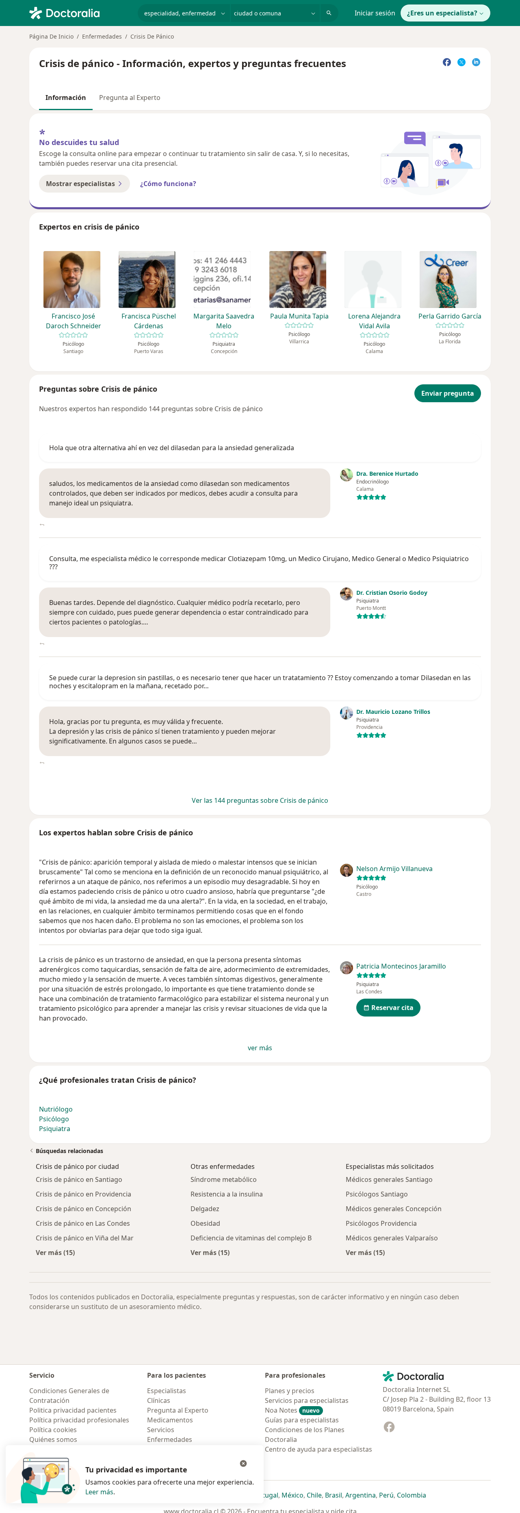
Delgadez (205, 1208)
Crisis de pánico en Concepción (83, 1208)
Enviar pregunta (447, 393)
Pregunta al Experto (129, 97)
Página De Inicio (51, 36)
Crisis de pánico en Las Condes (83, 1223)
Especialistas (166, 1390)
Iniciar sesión (375, 13)
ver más (260, 1047)
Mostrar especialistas (80, 183)
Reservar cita (392, 1007)
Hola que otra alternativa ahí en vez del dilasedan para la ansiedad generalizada (171, 447)
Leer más (99, 1491)
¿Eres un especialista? (442, 13)
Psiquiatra (54, 1128)
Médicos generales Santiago (389, 1179)
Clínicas (158, 1400)
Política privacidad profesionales (79, 1419)
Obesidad (205, 1223)
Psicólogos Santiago (377, 1194)
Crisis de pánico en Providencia (83, 1194)
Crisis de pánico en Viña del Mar (85, 1237)
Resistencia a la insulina (227, 1194)
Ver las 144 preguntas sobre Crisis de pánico (260, 800)
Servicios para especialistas (307, 1400)
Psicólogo (54, 1118)
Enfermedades (102, 36)
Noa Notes (292, 1410)
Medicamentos (170, 1419)
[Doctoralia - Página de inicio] (80, 12)
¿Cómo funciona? (168, 183)
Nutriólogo (56, 1109)
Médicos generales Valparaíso (392, 1237)
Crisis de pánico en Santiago (79, 1179)
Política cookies (53, 1429)
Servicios (160, 1429)
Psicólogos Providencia (381, 1223)
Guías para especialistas (302, 1419)
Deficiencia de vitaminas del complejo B (251, 1237)
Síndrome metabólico (224, 1179)
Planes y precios (289, 1390)
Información (66, 97)
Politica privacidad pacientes (73, 1410)
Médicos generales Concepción (394, 1208)
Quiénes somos (53, 1439)
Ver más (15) (55, 1252)
